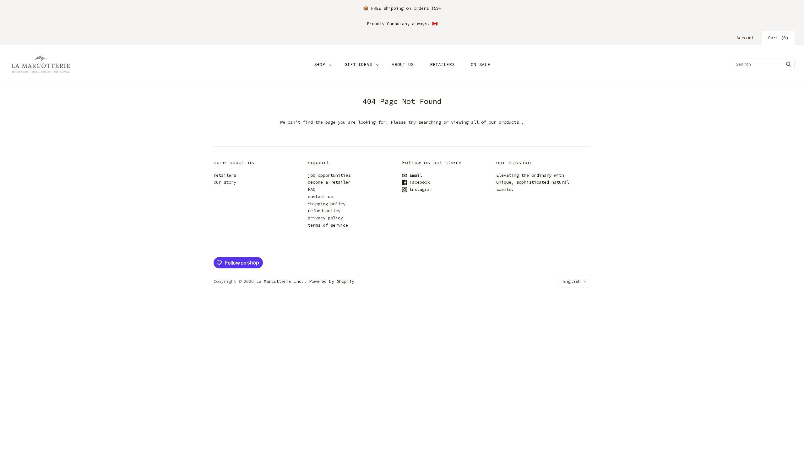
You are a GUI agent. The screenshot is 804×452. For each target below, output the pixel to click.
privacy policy (325, 218)
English (572, 281)
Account (745, 37)
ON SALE (480, 64)
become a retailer (329, 182)
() (778, 37)
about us (403, 64)
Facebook (418, 182)
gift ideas (358, 64)
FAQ (311, 189)
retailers (225, 175)
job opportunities (329, 175)
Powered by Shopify (331, 281)
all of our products (495, 122)
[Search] (788, 64)
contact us (320, 196)
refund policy (324, 210)
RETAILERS (442, 64)
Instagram (419, 189)
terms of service (328, 225)
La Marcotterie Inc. (280, 281)
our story (225, 182)
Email (414, 175)
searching (429, 122)
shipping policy (326, 204)
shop (319, 64)
